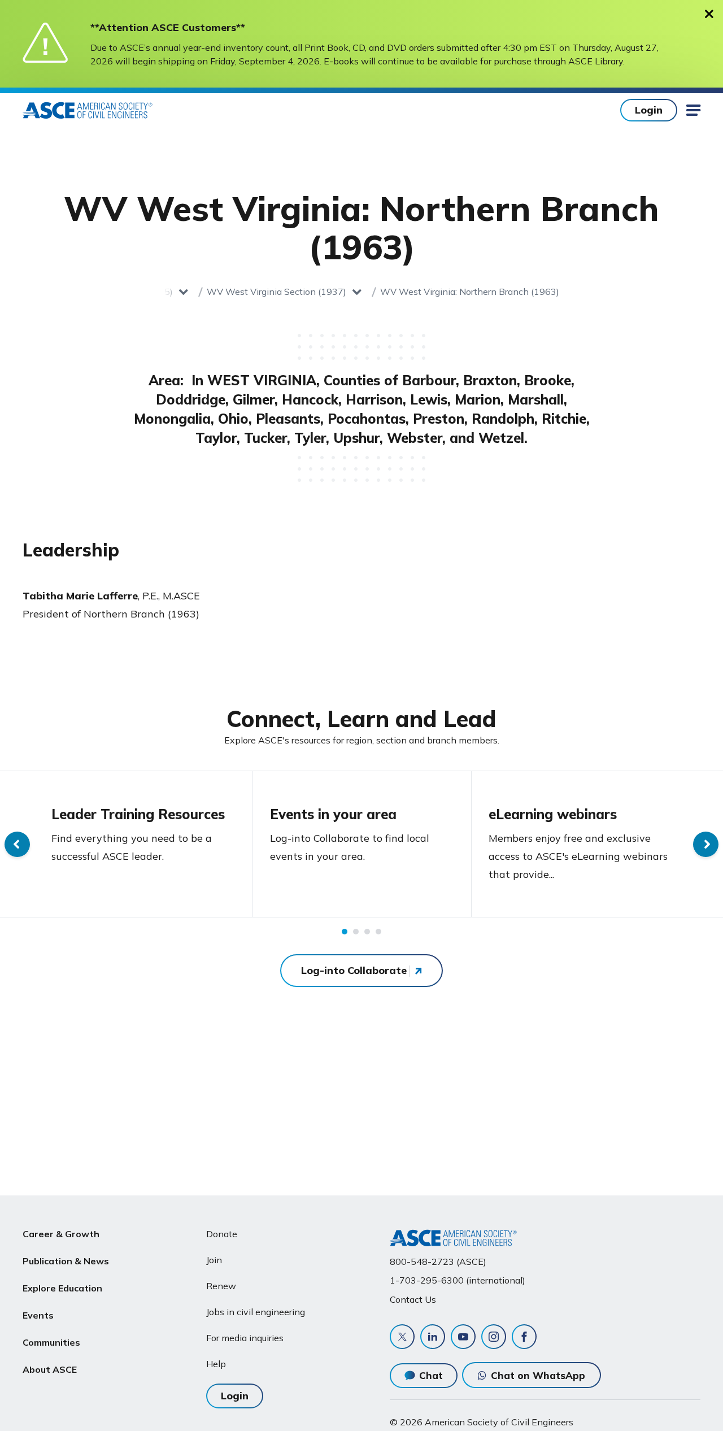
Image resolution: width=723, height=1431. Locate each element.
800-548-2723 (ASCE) (438, 1261)
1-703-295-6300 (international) (457, 1280)
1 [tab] (344, 931)
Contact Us (413, 1299)
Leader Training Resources (138, 814)
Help (216, 1363)
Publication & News (66, 1261)
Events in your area (333, 814)
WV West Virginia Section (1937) (276, 291)
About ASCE (50, 1369)
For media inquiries (245, 1337)
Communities (51, 1342)
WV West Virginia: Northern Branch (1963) (469, 291)
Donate (221, 1233)
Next (705, 844)
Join (214, 1259)
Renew (221, 1285)
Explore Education (62, 1288)
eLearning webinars (553, 814)
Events (38, 1315)
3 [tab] (367, 931)
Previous (17, 844)
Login (649, 109)
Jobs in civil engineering (255, 1311)
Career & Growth (61, 1233)
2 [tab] (356, 931)
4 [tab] (378, 931)
